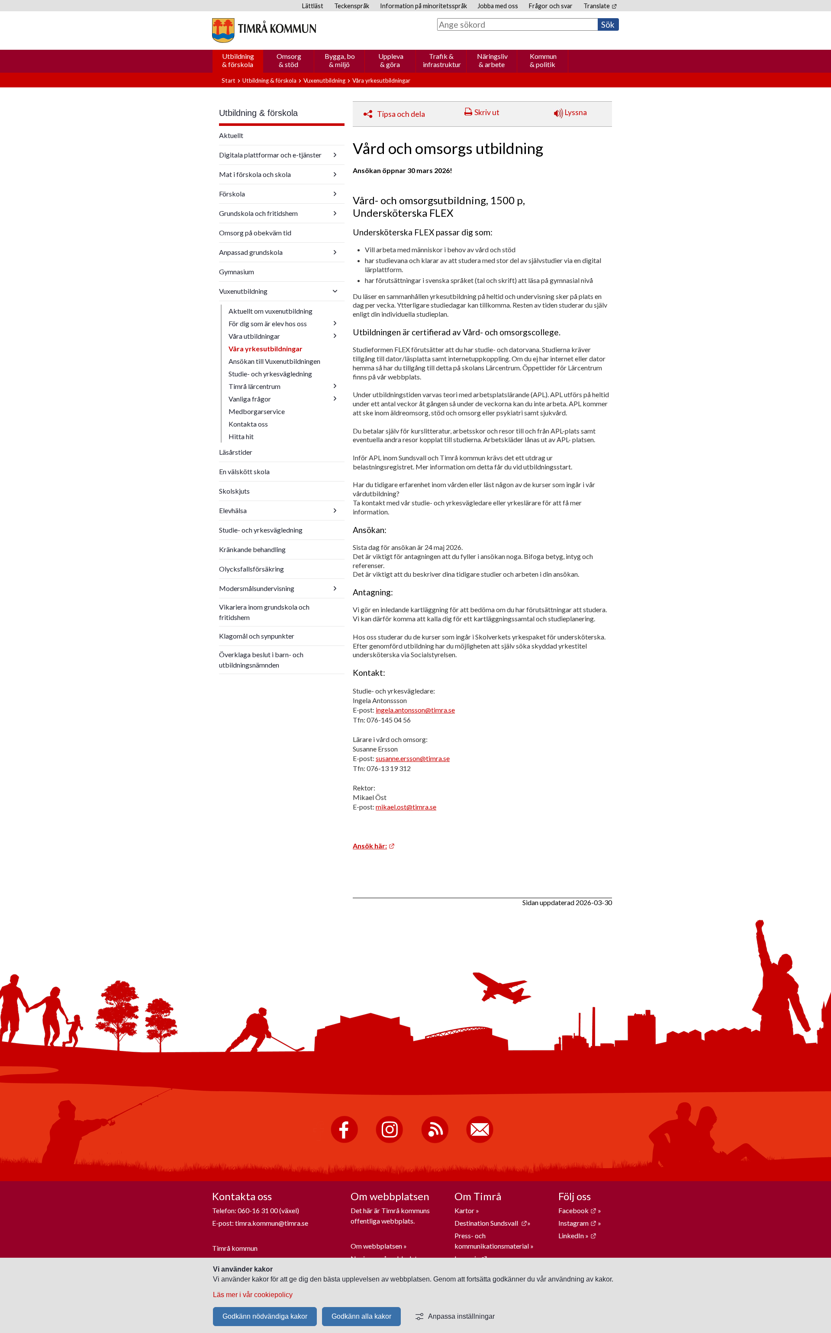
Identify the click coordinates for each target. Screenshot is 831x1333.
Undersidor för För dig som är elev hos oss (335, 323)
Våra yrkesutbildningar (266, 348)
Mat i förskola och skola (255, 174)
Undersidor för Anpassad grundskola (335, 252)
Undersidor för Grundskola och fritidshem (335, 213)
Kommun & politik (543, 60)
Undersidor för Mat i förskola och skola (335, 174)
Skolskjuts (234, 491)
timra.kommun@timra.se (271, 1223)
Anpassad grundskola (251, 252)
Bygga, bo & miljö (340, 60)
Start (228, 80)
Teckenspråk (351, 6)
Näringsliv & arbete (492, 60)
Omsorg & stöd (289, 60)
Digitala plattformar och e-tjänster (270, 155)
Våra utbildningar (254, 336)
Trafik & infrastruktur (442, 60)
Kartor (465, 1210)
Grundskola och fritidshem (258, 213)
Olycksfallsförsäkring (251, 569)
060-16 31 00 (258, 1210)
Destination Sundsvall (490, 1223)
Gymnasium (236, 271)
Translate (600, 6)
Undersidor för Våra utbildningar (335, 336)
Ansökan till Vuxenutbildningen (274, 361)
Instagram (577, 1223)
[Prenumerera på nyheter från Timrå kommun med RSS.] (435, 1141)
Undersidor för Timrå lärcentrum (335, 386)
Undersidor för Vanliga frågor (335, 398)
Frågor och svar (551, 6)
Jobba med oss (497, 6)
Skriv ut (486, 112)
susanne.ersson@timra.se (413, 758)
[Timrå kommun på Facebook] (344, 1141)
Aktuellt (231, 135)
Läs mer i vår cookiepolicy (253, 1294)
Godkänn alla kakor (361, 1316)
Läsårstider (235, 452)
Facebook (577, 1210)
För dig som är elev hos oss (268, 323)
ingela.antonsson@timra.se (415, 710)
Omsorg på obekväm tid (255, 232)
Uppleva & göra (390, 60)
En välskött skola (244, 471)
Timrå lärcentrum (254, 386)
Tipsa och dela (401, 114)
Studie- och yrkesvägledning (270, 373)
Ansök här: (374, 846)
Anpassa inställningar (461, 1316)
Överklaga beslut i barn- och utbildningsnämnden (261, 659)
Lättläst (312, 6)
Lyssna (575, 112)
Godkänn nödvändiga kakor (264, 1316)
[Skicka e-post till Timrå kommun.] (480, 1141)
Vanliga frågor (250, 399)
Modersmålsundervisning (256, 588)
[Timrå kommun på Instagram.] (389, 1141)
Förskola (232, 194)
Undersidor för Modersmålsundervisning (335, 588)
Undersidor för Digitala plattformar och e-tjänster (335, 154)
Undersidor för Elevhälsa (335, 510)
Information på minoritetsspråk (423, 6)
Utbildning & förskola (238, 60)
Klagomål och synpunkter (256, 636)
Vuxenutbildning (324, 80)
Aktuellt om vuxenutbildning (270, 311)
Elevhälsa (233, 510)
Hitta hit (241, 436)
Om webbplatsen (376, 1246)
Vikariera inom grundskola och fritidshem (264, 612)
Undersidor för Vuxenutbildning (335, 291)
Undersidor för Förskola (335, 193)
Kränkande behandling (252, 549)
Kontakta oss (248, 424)
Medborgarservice (257, 411)
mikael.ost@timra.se (406, 807)
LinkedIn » (577, 1235)
